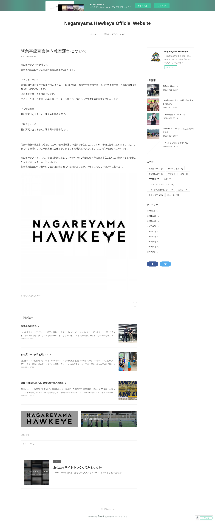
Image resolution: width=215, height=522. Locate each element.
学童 (167, 179)
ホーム (93, 34)
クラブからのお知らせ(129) (30, 296)
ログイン (162, 5)
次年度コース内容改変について (36, 354)
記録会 (183, 189)
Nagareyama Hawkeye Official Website (107, 23)
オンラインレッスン (178, 173)
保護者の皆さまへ (30, 325)
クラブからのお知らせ (161, 189)
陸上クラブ (156, 195)
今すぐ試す (143, 5)
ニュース (173, 195)
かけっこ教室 (175, 168)
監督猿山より (156, 173)
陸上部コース (156, 168)
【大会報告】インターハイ (174, 114)
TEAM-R (154, 179)
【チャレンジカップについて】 (176, 142)
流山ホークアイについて (114, 34)
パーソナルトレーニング (161, 184)
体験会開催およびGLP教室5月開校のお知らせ (43, 382)
